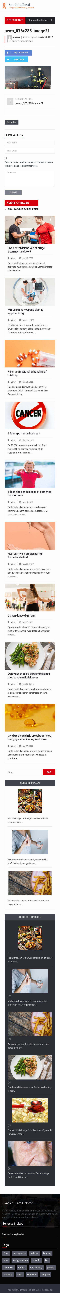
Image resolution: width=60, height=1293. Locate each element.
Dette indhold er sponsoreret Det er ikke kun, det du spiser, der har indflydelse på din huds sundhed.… (29, 573)
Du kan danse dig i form (21, 615)
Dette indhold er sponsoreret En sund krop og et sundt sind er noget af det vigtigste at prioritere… (30, 755)
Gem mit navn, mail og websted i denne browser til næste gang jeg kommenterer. (29, 164)
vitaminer (31, 1274)
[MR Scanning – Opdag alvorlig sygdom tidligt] (30, 292)
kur (46, 1260)
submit (13, 192)
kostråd (36, 1260)
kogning (47, 1253)
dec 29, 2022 (28, 440)
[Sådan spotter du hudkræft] (30, 415)
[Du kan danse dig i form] (30, 597)
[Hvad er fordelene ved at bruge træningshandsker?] (30, 230)
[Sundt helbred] (18, 5)
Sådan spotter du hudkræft (24, 433)
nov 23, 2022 (28, 564)
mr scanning (36, 1267)
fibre (6, 1253)
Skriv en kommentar (22, 41)
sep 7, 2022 (28, 622)
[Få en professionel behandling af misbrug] (30, 353)
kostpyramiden (20, 1260)
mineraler (8, 1267)
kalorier (34, 1253)
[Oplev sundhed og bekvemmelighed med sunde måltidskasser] (30, 656)
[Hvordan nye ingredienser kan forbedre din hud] (30, 536)
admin (16, 37)
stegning (8, 1274)
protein (50, 1267)
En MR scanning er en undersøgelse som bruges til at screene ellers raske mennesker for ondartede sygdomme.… (29, 329)
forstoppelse (19, 1253)
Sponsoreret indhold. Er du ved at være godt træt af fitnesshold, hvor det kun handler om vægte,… (29, 631)
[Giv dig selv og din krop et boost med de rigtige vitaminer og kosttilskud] (30, 718)
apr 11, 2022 (28, 746)
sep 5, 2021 (28, 502)
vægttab (46, 1274)
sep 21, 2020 (28, 320)
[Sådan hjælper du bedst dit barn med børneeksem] (30, 474)
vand (19, 1274)
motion (21, 1267)
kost (6, 1260)
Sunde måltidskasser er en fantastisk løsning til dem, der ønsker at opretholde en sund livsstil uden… (29, 693)
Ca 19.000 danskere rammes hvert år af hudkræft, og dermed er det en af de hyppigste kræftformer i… (27, 449)
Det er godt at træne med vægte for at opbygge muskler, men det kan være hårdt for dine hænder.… (30, 267)
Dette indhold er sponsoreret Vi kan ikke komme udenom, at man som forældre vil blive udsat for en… (28, 511)
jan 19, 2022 (28, 258)
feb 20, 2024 (28, 684)
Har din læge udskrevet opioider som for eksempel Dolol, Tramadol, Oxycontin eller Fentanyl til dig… (28, 391)
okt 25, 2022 (28, 382)
